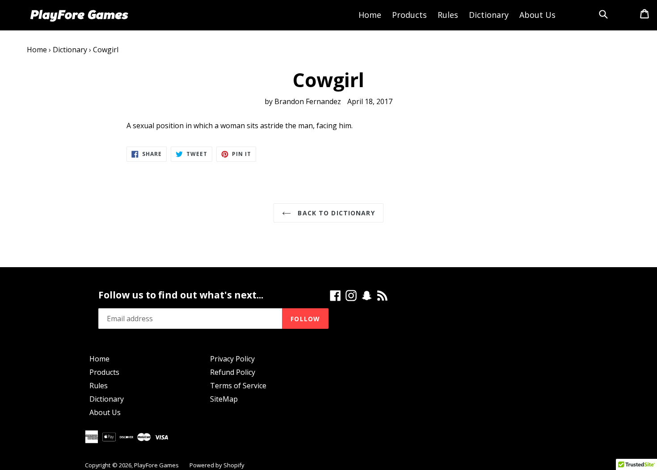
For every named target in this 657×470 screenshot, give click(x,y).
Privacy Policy (232, 359)
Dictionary (489, 14)
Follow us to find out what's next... (180, 295)
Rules (448, 14)
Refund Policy (232, 372)
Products (409, 14)
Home (369, 14)
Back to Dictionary (335, 213)
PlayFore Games (156, 465)
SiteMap (224, 399)
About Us (537, 14)
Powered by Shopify (217, 465)
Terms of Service (238, 385)
